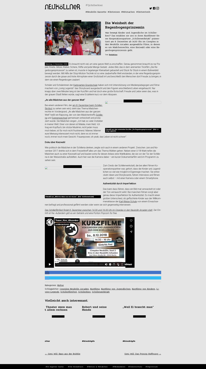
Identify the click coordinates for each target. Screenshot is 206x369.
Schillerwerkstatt (101, 292)
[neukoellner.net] (62, 8)
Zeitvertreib (144, 12)
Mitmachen (129, 12)
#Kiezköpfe (88, 341)
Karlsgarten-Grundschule (85, 85)
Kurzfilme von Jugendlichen (116, 289)
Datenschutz (136, 366)
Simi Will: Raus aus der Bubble (62, 354)
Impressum (152, 366)
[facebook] (154, 9)
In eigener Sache (55, 366)
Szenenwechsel (59, 118)
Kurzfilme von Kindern (143, 289)
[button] (47, 273)
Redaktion (113, 55)
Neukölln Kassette (96, 12)
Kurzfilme (95, 289)
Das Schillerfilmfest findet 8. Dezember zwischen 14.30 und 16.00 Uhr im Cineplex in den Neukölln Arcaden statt (98, 210)
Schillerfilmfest (68, 292)
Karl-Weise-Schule (128, 201)
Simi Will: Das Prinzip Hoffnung (142, 354)
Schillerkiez (84, 292)
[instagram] (157, 9)
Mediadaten (119, 366)
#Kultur (45, 341)
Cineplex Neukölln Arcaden (74, 289)
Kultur (60, 285)
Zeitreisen (114, 12)
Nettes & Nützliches (98, 366)
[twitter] (150, 9)
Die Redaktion (76, 366)
